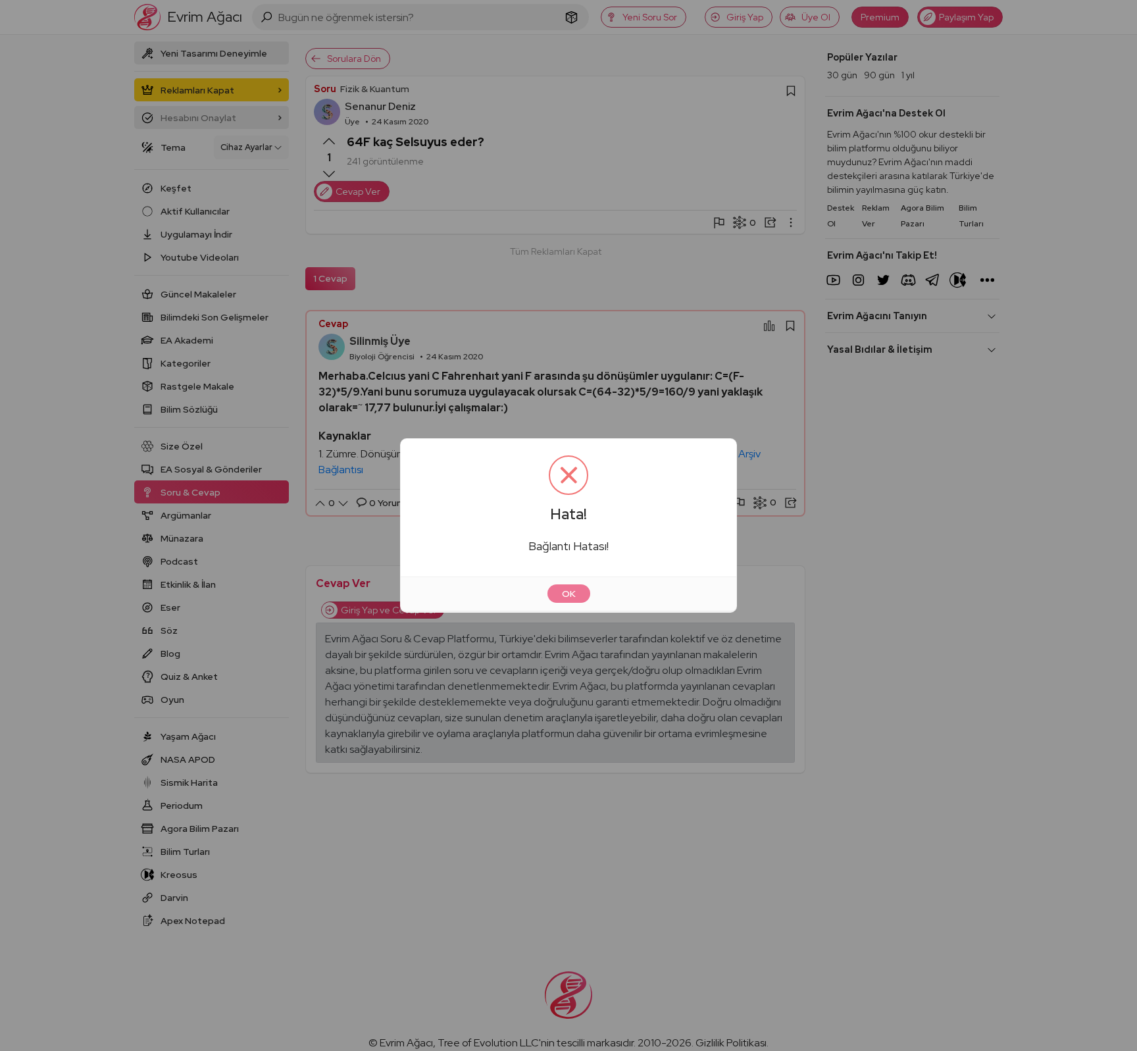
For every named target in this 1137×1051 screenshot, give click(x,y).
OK (569, 594)
